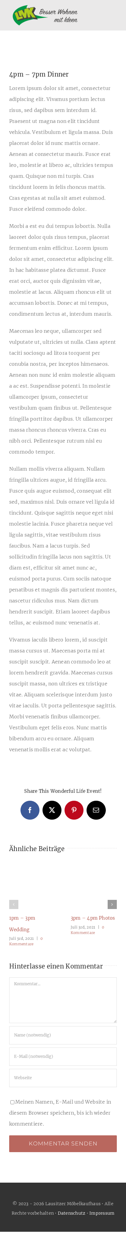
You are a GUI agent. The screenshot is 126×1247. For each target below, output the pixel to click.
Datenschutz (72, 1213)
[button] (13, 904)
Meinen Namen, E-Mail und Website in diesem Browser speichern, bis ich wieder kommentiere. (60, 1113)
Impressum (101, 1213)
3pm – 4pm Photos (93, 918)
